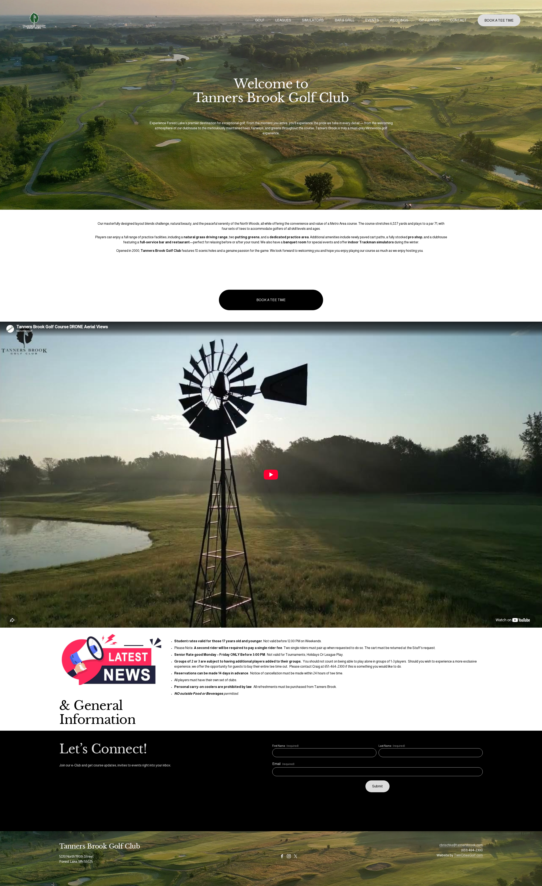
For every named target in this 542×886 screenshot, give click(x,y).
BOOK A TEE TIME (499, 20)
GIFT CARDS (429, 20)
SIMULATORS (313, 20)
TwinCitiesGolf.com (468, 855)
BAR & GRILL (344, 20)
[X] (295, 856)
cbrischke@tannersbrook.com (461, 845)
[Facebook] (282, 856)
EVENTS (372, 20)
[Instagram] (289, 856)
